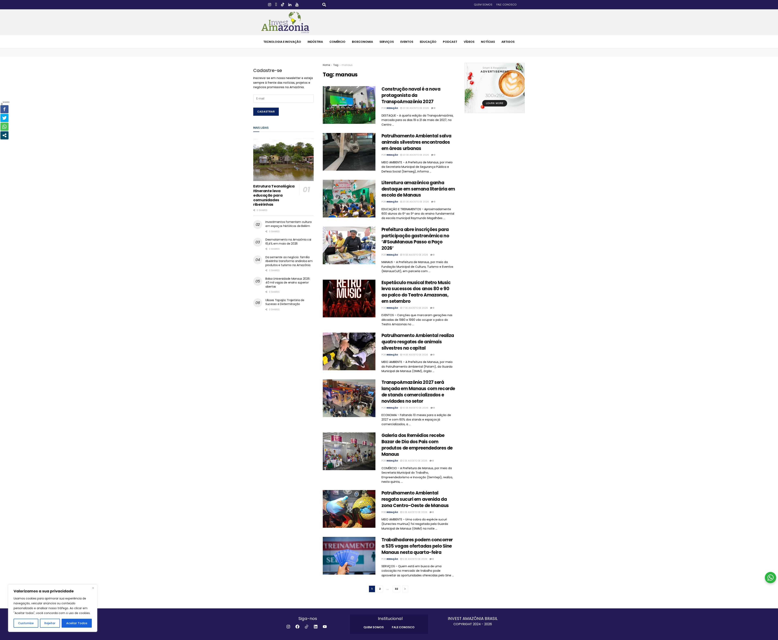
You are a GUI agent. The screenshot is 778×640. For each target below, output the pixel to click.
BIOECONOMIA (362, 42)
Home (326, 65)
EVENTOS (406, 42)
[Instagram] (288, 627)
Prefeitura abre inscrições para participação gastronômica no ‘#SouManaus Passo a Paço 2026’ (415, 238)
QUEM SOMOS (483, 4)
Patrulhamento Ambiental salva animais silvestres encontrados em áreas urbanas (416, 142)
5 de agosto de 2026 (414, 460)
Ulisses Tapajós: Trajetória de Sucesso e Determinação (284, 302)
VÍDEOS (469, 42)
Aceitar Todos (76, 623)
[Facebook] (297, 627)
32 (396, 589)
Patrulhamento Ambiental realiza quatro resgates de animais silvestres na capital (418, 341)
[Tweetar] (4, 118)
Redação (392, 108)
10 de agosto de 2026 (415, 407)
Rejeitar (50, 623)
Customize (26, 623)
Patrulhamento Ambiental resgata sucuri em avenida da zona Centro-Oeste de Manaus (415, 499)
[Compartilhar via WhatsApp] (4, 127)
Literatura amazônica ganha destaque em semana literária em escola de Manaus (418, 189)
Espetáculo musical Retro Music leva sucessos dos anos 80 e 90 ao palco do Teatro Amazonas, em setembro (416, 291)
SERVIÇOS (386, 42)
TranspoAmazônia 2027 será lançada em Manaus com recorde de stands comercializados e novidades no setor (418, 391)
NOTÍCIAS (488, 42)
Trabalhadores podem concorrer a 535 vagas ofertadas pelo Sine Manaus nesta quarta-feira (417, 546)
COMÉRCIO (337, 42)
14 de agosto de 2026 (415, 354)
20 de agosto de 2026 (415, 108)
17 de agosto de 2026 (415, 307)
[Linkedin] (316, 627)
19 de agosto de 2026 (415, 254)
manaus (347, 65)
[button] (324, 4)
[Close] (93, 587)
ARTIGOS (508, 42)
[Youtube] (325, 627)
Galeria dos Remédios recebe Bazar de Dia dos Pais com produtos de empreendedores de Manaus (417, 444)
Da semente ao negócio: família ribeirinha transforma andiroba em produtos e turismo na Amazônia (289, 261)
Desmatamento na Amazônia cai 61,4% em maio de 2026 (288, 242)
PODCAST (450, 42)
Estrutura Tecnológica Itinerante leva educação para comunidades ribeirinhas (273, 195)
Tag (335, 65)
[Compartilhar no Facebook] (4, 109)
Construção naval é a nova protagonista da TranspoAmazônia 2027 (411, 95)
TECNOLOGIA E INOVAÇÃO (282, 42)
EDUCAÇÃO (428, 42)
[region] (52, 608)
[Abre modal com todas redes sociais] (4, 135)
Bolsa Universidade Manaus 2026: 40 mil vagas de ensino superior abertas (287, 283)
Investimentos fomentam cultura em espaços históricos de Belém (288, 224)
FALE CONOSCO (506, 4)
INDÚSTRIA (315, 42)
